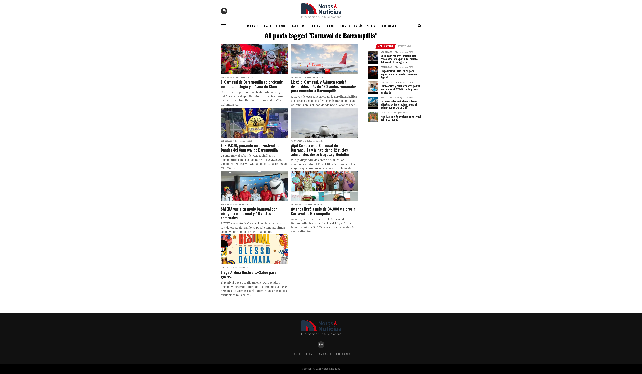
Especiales (344, 26)
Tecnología (314, 26)
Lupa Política (297, 26)
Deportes (280, 26)
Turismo (329, 26)
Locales (267, 26)
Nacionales (252, 26)
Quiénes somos (388, 26)
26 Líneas (371, 26)
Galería (358, 26)
